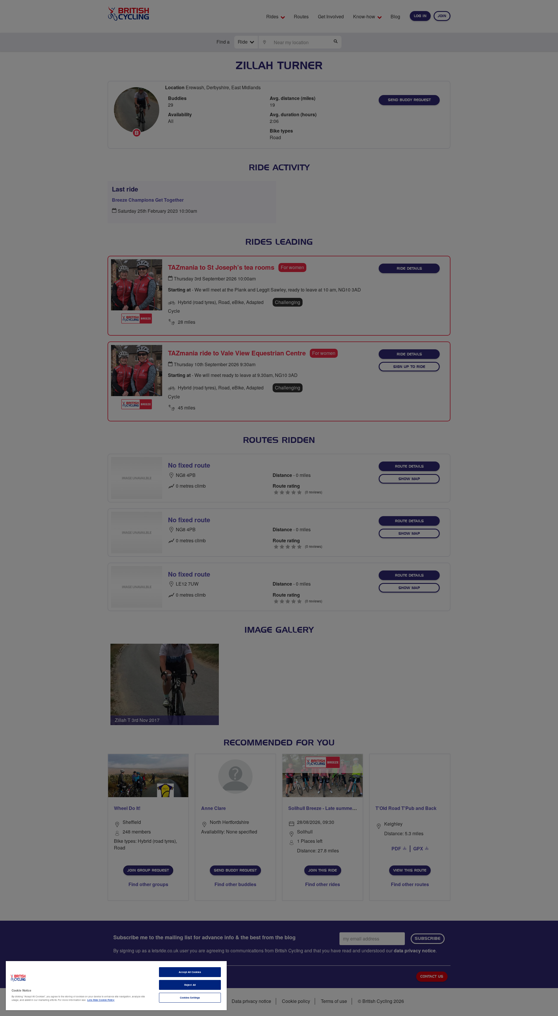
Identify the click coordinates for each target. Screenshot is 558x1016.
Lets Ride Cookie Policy (101, 999)
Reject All (190, 984)
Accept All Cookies (190, 972)
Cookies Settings (190, 997)
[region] (116, 985)
